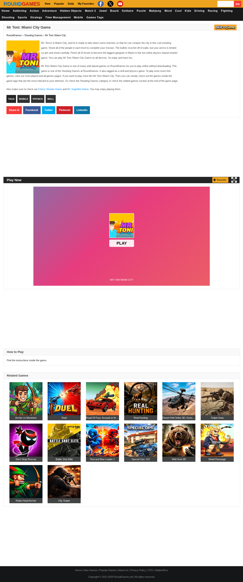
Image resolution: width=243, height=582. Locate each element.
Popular (59, 3)
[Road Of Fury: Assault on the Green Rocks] (102, 396)
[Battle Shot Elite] (64, 438)
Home (6, 10)
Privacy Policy (138, 570)
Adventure (49, 10)
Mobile (78, 17)
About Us (123, 570)
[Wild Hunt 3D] (178, 438)
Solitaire (128, 10)
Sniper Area (217, 417)
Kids (188, 10)
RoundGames (14, 35)
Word (168, 10)
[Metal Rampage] (217, 438)
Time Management (58, 17)
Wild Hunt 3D (179, 459)
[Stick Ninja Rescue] (25, 438)
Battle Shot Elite (64, 459)
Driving (199, 10)
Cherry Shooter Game (50, 89)
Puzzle (141, 10)
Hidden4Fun (161, 570)
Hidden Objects (71, 10)
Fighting (227, 10)
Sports (22, 17)
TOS (150, 570)
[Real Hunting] (140, 396)
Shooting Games (33, 35)
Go (238, 4)
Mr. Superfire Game (78, 89)
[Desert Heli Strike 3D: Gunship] (178, 396)
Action (34, 10)
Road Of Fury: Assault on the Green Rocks (102, 417)
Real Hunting (141, 417)
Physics (38, 99)
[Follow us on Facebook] (100, 4)
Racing (213, 10)
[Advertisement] (209, 64)
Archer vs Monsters (26, 417)
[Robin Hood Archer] (25, 479)
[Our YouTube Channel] (119, 4)
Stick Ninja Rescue (26, 459)
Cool (178, 10)
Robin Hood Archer (26, 500)
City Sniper (64, 500)
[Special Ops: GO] (140, 438)
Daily (71, 3)
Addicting (20, 10)
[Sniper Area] (217, 396)
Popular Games (107, 570)
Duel (64, 417)
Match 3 (90, 10)
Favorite (221, 180)
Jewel (103, 10)
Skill (50, 99)
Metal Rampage (217, 459)
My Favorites (86, 3)
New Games (90, 570)
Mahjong (155, 10)
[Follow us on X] (110, 4)
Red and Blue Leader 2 (102, 459)
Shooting (8, 17)
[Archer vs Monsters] (25, 396)
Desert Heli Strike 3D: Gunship (178, 417)
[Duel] (64, 396)
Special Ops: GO (140, 459)
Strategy (36, 17)
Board (114, 10)
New (47, 3)
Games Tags (95, 17)
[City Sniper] (64, 479)
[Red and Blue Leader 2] (102, 438)
